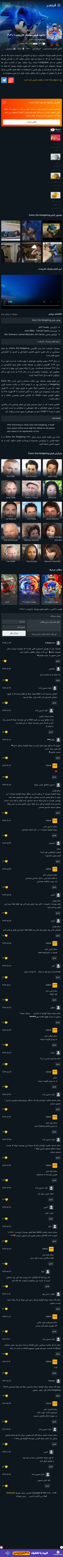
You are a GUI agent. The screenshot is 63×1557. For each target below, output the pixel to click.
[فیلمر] (51, 5)
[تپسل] (1, 1547)
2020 (28, 48)
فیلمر (60, 609)
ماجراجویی (47, 48)
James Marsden (26, 334)
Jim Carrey (39, 334)
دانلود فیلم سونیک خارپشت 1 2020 (26, 35)
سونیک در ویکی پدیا (9, 314)
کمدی (54, 48)
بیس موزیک (21, 1496)
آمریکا (38, 48)
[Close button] (61, 1547)
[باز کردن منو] (59, 5)
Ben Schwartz (11, 334)
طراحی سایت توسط (18, 1493)
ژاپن (34, 48)
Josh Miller (29, 330)
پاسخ (57, 661)
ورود (6, 5)
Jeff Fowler (43, 327)
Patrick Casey (42, 330)
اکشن (59, 48)
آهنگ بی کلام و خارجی (38, 1496)
